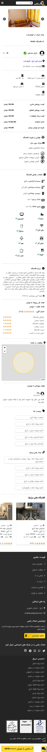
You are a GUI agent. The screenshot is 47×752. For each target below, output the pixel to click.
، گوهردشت (27, 61)
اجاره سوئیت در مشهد (35, 710)
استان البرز (38, 61)
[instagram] (35, 651)
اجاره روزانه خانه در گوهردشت (32, 487)
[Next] (43, 19)
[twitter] (44, 651)
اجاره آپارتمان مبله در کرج (34, 437)
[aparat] (25, 651)
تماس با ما (39, 575)
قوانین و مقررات (37, 587)
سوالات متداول (37, 569)
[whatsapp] (39, 651)
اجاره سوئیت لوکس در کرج (33, 481)
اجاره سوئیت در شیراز (36, 676)
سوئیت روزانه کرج (36, 417)
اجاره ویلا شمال (38, 663)
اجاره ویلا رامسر (38, 693)
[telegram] (30, 651)
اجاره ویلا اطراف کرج (36, 689)
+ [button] (5, 347)
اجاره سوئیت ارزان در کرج (34, 430)
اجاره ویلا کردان (38, 680)
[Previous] (4, 19)
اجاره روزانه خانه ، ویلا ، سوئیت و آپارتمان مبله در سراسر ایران (25, 460)
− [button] (5, 351)
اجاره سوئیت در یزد (36, 706)
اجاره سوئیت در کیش (36, 701)
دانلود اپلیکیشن (38, 635)
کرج (33, 61)
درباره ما (40, 581)
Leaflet (43, 380)
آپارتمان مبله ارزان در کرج (34, 443)
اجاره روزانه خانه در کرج (34, 424)
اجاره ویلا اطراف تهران (36, 684)
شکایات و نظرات (37, 593)
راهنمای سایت (37, 564)
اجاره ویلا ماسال (38, 697)
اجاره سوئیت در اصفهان (35, 672)
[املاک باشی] (39, 2)
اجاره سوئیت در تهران (36, 667)
